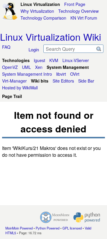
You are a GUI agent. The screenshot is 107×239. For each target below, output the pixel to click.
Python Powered (47, 228)
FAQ (6, 47)
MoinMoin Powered (19, 228)
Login (34, 49)
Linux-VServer (75, 60)
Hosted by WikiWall (20, 88)
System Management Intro (27, 74)
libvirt (61, 74)
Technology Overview (78, 11)
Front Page (74, 4)
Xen (39, 67)
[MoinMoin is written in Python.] (87, 217)
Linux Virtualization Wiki (50, 36)
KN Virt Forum (83, 18)
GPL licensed (72, 228)
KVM (53, 60)
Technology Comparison (43, 18)
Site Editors (63, 81)
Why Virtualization (37, 11)
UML (26, 67)
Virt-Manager (14, 81)
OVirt (74, 74)
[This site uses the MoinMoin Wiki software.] (55, 217)
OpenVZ (10, 67)
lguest (39, 60)
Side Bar (86, 81)
